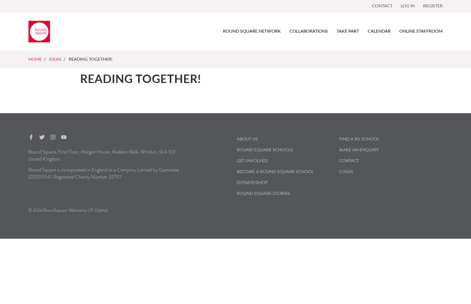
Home (35, 59)
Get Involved (252, 161)
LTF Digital (97, 210)
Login (346, 171)
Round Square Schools (265, 150)
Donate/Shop (252, 182)
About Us (247, 139)
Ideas (55, 59)
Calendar (379, 31)
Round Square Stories (263, 193)
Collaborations (308, 31)
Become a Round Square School (275, 171)
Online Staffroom (421, 31)
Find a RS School (359, 139)
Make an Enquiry (359, 150)
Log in (408, 6)
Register (433, 6)
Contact (382, 6)
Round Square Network (252, 31)
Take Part (348, 31)
